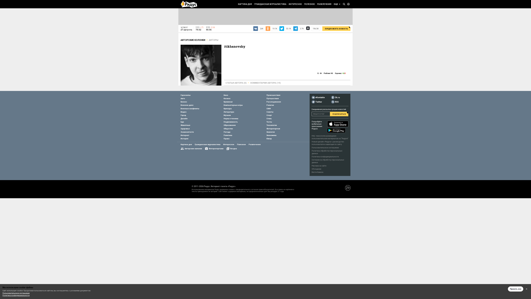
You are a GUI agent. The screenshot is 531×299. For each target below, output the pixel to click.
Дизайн (184, 119)
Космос (227, 98)
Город (183, 115)
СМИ (268, 109)
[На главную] (189, 4)
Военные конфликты (190, 109)
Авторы (213, 40)
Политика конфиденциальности (325, 157)
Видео (183, 112)
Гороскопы (186, 95)
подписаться (339, 114)
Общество (228, 129)
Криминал (228, 102)
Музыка (227, 115)
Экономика (271, 135)
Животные (185, 125)
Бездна (233, 149)
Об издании (316, 169)
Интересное (295, 4)
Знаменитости (187, 132)
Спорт (269, 115)
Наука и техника (231, 119)
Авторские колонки (193, 149)
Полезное (309, 4)
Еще (336, 4)
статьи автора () (236, 83)
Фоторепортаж (273, 129)
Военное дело (187, 105)
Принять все (515, 289)
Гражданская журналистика (270, 4)
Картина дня (245, 4)
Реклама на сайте (319, 166)
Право (226, 139)
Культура (228, 109)
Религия (270, 105)
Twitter (318, 102)
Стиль (269, 119)
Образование (230, 125)
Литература (229, 112)
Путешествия (272, 98)
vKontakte (320, 97)
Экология (270, 132)
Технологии (271, 125)
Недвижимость (231, 122)
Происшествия (273, 95)
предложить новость (336, 29)
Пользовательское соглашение (325, 148)
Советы (269, 112)
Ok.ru (337, 97)
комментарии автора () (265, 83)
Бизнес (184, 102)
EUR (210, 28)
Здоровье (185, 129)
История (184, 139)
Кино (226, 95)
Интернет (185, 135)
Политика (228, 135)
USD (199, 28)
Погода (227, 132)
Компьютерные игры (233, 105)
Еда (182, 122)
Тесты (269, 122)
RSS (337, 102)
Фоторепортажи (216, 149)
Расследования (273, 102)
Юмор (269, 139)
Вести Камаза (317, 172)
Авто (183, 98)
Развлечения (324, 4)
